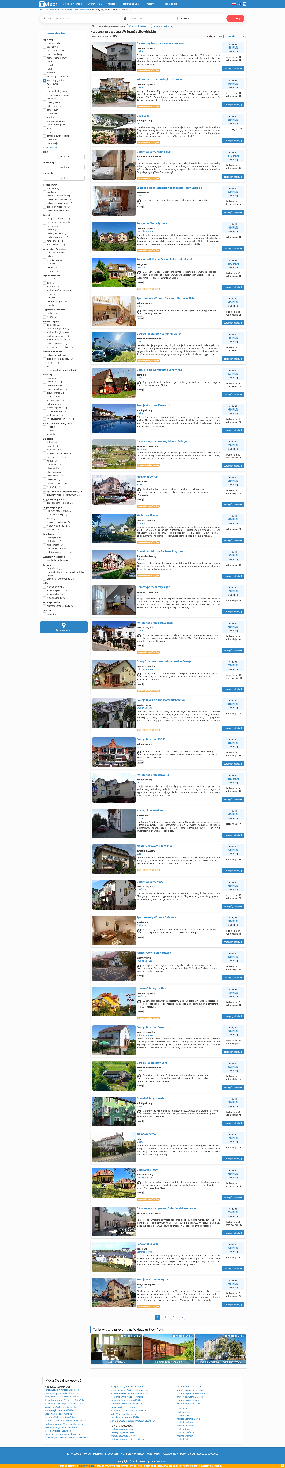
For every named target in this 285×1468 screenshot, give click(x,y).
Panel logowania (207, 1453)
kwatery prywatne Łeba (121, 1428)
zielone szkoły (55, 529)
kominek (53, 286)
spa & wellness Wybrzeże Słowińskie (62, 1434)
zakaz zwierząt (56, 244)
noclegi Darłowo (185, 1422)
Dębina (140, 559)
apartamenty (55, 188)
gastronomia (53, 139)
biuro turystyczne (55, 50)
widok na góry (55, 586)
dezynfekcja (54, 568)
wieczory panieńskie (58, 525)
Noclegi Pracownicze (150, 810)
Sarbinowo (142, 449)
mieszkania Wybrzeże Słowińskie (60, 1427)
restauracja (52, 143)
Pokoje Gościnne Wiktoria (153, 774)
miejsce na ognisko (58, 301)
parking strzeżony (57, 233)
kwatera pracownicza (57, 76)
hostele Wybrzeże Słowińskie (58, 1410)
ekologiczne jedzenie (59, 328)
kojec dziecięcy (56, 449)
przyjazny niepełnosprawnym (63, 494)
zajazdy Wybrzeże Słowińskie (124, 1417)
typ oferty (48, 39)
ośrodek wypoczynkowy (58, 95)
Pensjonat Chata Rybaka (152, 223)
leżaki (51, 294)
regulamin (111, 1453)
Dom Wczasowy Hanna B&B (154, 151)
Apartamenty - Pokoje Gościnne (156, 917)
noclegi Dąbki (183, 1439)
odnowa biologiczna (57, 91)
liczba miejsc (49, 162)
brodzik (52, 446)
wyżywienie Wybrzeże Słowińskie (60, 1406)
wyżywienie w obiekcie (60, 347)
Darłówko (141, 889)
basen (51, 378)
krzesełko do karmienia (60, 453)
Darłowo (141, 267)
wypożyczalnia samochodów (62, 370)
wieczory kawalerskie (59, 522)
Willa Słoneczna (146, 1134)
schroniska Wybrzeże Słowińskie (126, 1403)
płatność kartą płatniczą (60, 605)
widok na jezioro (56, 590)
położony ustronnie (58, 548)
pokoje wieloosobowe (59, 210)
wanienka (53, 486)
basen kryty (54, 381)
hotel (49, 69)
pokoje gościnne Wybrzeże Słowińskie (129, 1390)
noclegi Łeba (183, 1408)
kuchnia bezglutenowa (60, 332)
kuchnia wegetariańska (60, 339)
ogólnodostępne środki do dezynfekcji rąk (65, 573)
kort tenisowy (55, 400)
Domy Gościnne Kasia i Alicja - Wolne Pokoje (164, 661)
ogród (51, 305)
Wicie (139, 1070)
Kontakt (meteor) (93, 1453)
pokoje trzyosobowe (58, 206)
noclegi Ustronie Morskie (189, 1418)
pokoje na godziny (57, 355)
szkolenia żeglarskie (58, 560)
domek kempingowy (57, 57)
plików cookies (86, 1465)
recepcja (53, 362)
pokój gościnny (54, 102)
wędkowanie (55, 415)
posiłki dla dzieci (57, 343)
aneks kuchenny (56, 252)
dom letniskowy (54, 54)
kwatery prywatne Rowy (188, 1400)
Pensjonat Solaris (147, 1244)
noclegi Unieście (185, 1435)
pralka (52, 313)
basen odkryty (55, 385)
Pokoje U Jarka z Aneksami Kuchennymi (161, 700)
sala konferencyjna (58, 514)
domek (50, 61)
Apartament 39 (116, 1361)
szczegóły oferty (232, 68)
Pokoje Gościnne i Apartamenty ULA (220, 1361)
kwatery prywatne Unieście (190, 1396)
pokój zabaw (55, 475)
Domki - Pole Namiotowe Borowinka (159, 369)
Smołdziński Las (144, 707)
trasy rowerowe (56, 411)
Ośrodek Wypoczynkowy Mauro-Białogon (163, 441)
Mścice (140, 818)
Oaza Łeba (143, 115)
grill (50, 282)
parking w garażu (57, 237)
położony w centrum (59, 552)
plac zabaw (54, 472)
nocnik (52, 460)
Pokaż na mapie (64, 630)
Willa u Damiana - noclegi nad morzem (160, 79)
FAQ (122, 1453)
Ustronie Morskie (145, 231)
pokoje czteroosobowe (59, 195)
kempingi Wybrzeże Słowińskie (59, 1417)
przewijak (53, 479)
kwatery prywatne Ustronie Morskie (128, 1439)
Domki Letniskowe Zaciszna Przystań (160, 551)
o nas (157, 1453)
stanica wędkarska (56, 121)
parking (52, 229)
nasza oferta (170, 1453)
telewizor (53, 267)
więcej (140, 206)
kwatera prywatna (56, 80)
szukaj (236, 18)
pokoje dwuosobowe (59, 199)
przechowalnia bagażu (60, 358)
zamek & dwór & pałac (58, 135)
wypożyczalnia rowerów (60, 418)
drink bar (53, 324)
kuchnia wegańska (58, 336)
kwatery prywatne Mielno (123, 1435)
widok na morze (56, 597)
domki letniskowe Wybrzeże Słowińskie (63, 1403)
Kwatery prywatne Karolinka (155, 846)
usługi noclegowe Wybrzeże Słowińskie (129, 1410)
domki (51, 191)
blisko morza (55, 544)
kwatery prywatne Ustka (122, 1432)
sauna (51, 430)
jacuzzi (52, 426)
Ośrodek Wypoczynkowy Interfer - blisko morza (167, 1208)
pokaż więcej (49, 147)
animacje (53, 442)
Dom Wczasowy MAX (150, 881)
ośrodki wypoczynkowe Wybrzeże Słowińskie (66, 1437)
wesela (52, 518)
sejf (50, 366)
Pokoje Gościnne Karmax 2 (153, 405)
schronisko (52, 113)
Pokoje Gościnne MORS (151, 739)
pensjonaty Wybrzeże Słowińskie (126, 1386)
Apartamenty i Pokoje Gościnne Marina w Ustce (166, 298)
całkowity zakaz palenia (60, 222)
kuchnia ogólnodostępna (61, 290)
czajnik (52, 279)
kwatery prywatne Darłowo (190, 1386)
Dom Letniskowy (147, 1169)
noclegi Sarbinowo (186, 1425)
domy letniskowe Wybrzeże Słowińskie (63, 1396)
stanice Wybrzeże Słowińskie (124, 1407)
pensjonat (52, 98)
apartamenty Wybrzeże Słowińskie (61, 1393)
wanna (52, 316)
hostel (50, 65)
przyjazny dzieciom (58, 483)
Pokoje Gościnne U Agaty (152, 1279)
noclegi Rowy (183, 1429)
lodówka (52, 297)
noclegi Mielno (184, 1415)
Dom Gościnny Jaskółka (151, 988)
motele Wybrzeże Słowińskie (58, 1430)
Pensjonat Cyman (147, 476)
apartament (52, 46)
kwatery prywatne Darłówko (190, 1390)
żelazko (52, 271)
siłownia (52, 434)
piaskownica (54, 468)
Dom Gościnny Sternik (150, 1098)
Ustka (139, 195)
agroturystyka (53, 43)
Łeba (139, 123)
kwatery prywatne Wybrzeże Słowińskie (63, 1424)
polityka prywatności (139, 1453)
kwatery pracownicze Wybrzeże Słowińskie (65, 1420)
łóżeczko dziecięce (57, 457)
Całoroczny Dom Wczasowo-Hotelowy (160, 43)
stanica (50, 117)
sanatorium (52, 109)
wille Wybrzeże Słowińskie (123, 1413)
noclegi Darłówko (185, 1432)
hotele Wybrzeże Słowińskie (58, 1413)
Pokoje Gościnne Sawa (150, 1027)
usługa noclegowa (56, 124)
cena (45, 151)
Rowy (139, 484)
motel (49, 87)
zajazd (50, 132)
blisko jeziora (55, 537)
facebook (75, 1453)
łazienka (52, 263)
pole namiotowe (55, 106)
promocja (48, 173)
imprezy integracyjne (59, 510)
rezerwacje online (55, 33)
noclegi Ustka (183, 1412)
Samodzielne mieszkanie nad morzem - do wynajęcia (169, 187)
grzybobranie (55, 392)
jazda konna (54, 396)
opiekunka (54, 464)
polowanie (54, 404)
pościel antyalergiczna (60, 502)
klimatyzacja (54, 259)
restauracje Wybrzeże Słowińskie (126, 1396)
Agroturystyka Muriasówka (154, 953)
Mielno (140, 51)
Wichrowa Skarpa (148, 515)
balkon (52, 256)
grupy (51, 613)
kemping (51, 72)
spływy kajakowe (57, 407)
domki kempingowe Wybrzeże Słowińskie (64, 1400)
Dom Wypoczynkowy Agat (153, 587)
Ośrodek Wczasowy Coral (152, 1062)
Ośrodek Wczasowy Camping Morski (159, 333)
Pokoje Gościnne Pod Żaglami (155, 622)
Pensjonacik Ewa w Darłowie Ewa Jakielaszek (165, 259)
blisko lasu (54, 541)
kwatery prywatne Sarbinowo (191, 1393)
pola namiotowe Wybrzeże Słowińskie (129, 1393)
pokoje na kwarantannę (60, 578)
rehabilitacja (55, 240)
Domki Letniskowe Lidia (168, 1361)
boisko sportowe (56, 389)
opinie (241, 36)
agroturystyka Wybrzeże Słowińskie (61, 1389)
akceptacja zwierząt (58, 218)
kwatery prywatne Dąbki (189, 1403)
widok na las (55, 594)
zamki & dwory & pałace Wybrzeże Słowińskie (132, 1420)
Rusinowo (141, 523)
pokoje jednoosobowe (59, 203)
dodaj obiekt (187, 1453)
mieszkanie (52, 83)
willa (49, 128)
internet (52, 225)
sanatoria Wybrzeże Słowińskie (125, 1400)
